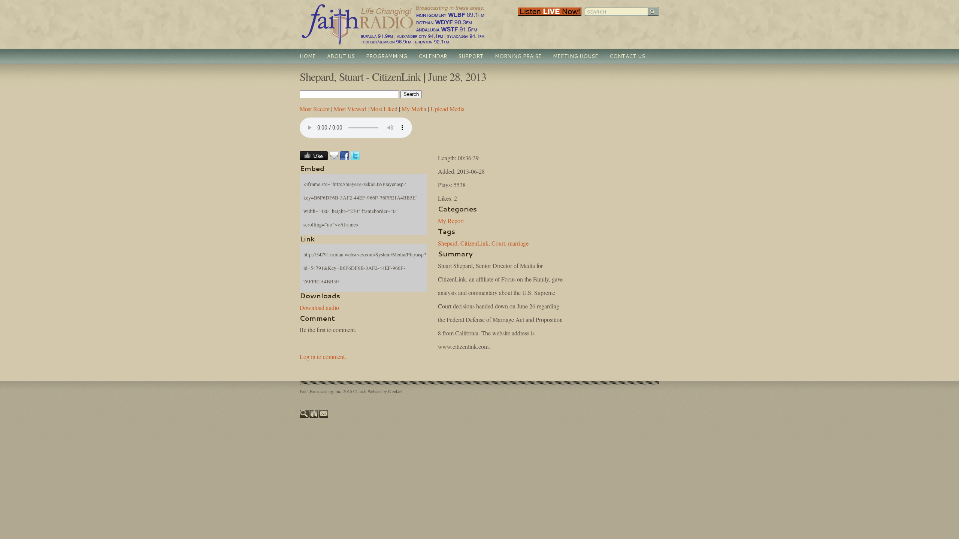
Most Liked (383, 109)
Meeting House (575, 56)
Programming (386, 56)
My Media (414, 109)
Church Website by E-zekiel (377, 391)
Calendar (432, 56)
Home (308, 56)
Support (471, 56)
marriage (518, 243)
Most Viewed (350, 109)
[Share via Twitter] (355, 158)
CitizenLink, (475, 243)
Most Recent (315, 109)
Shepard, (448, 243)
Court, (498, 243)
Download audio (319, 307)
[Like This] (314, 158)
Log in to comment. (323, 356)
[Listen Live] (549, 13)
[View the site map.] (314, 416)
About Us (341, 56)
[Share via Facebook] (344, 158)
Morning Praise (518, 56)
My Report (451, 221)
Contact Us (627, 56)
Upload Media (447, 109)
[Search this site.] (304, 416)
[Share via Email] (334, 158)
